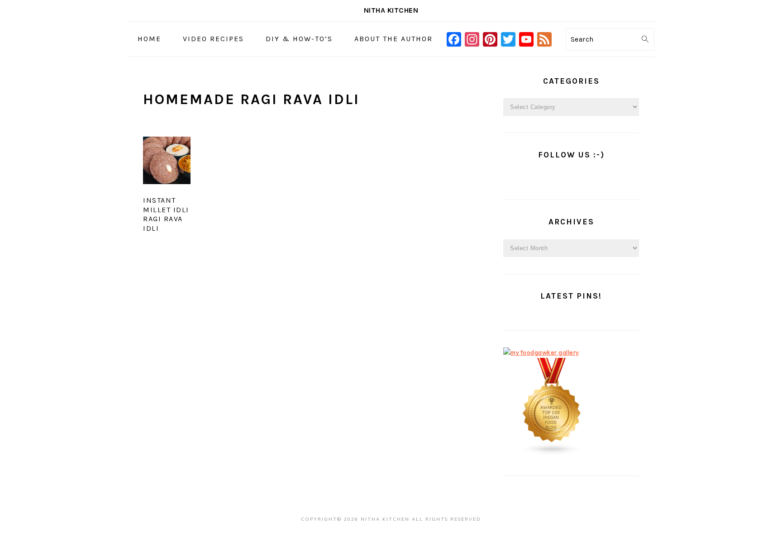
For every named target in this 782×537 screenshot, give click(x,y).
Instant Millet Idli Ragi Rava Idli (166, 214)
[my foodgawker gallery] (541, 352)
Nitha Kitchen (391, 10)
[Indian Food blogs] (552, 453)
